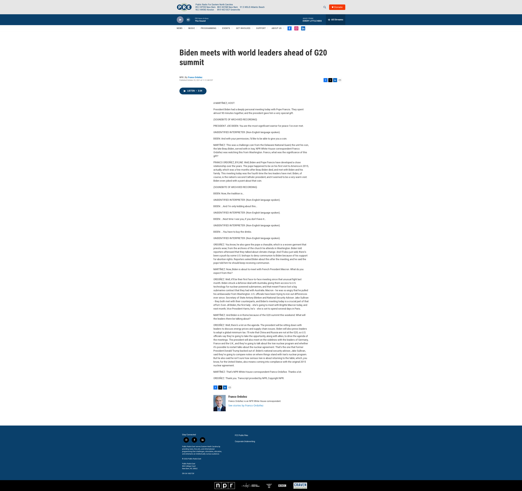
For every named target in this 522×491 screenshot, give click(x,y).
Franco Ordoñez (195, 77)
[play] (180, 19)
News (180, 28)
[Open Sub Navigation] (185, 28)
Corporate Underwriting (245, 441)
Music (191, 28)
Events (226, 28)
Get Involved (243, 28)
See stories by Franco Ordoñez (245, 405)
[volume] (188, 20)
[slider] (192, 19)
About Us (277, 28)
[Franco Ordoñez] (219, 403)
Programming (208, 28)
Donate (338, 7)
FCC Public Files (241, 435)
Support (261, 28)
